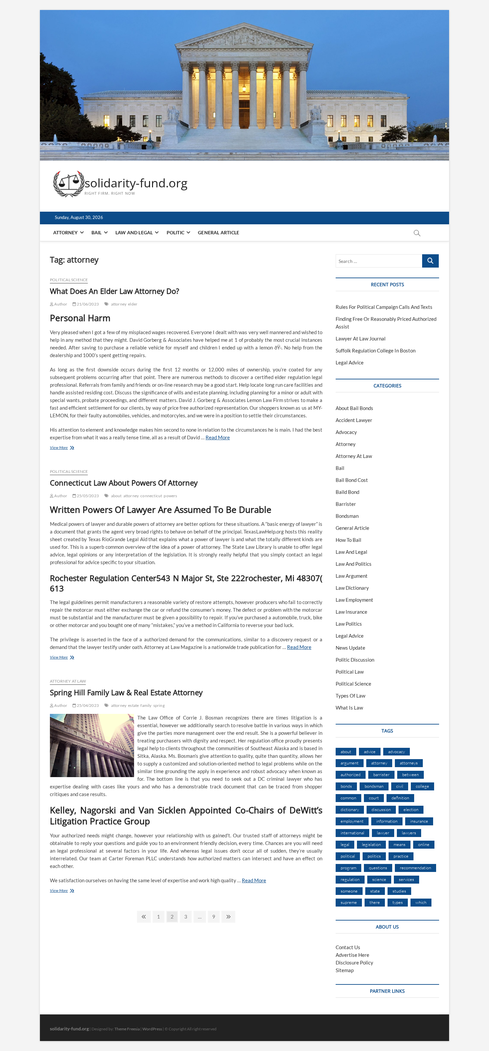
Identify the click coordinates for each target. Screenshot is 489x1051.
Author (60, 304)
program (348, 867)
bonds (346, 786)
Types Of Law (350, 696)
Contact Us (348, 947)
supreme (349, 902)
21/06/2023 (87, 304)
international (352, 832)
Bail (96, 232)
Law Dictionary (352, 588)
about (116, 495)
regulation (350, 879)
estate (133, 705)
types (398, 902)
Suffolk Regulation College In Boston (375, 350)
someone (349, 891)
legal (345, 844)
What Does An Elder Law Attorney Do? (114, 291)
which (420, 902)
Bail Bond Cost (352, 480)
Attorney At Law (68, 681)
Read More (218, 437)
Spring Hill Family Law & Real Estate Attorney (126, 692)
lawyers (409, 832)
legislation (371, 844)
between (410, 774)
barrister (381, 774)
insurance (419, 821)
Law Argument (352, 576)
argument (350, 762)
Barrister (346, 504)
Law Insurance (351, 612)
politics (374, 856)
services (406, 879)
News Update (350, 648)
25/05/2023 (87, 495)
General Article (218, 232)
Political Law (350, 672)
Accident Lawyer (354, 420)
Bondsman (347, 516)
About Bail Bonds (354, 408)
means (400, 844)
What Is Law (349, 708)
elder (132, 304)
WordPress (152, 1028)
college (422, 786)
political (348, 856)
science (379, 879)
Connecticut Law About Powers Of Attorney (124, 483)
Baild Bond (347, 492)
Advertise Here (352, 955)
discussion (381, 809)
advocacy (396, 751)
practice (401, 856)
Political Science (69, 279)
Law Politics (349, 624)
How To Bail (348, 540)
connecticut (151, 495)
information (387, 821)
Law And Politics (354, 564)
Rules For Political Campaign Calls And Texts (384, 307)
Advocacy (346, 432)
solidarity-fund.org (136, 183)
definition (400, 797)
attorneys (409, 762)
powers (170, 495)
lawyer (383, 832)
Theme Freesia (127, 1028)
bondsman (374, 786)
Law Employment (354, 600)
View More (66, 448)
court (374, 797)
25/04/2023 (87, 705)
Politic (175, 232)
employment (352, 821)
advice (370, 751)
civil (399, 786)
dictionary (350, 809)
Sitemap (345, 970)
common (348, 797)
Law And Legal (134, 232)
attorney (119, 304)
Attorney (65, 232)
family (145, 705)
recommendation (415, 867)
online (423, 844)
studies (399, 891)
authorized (351, 774)
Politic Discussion (355, 660)
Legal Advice (350, 362)
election (411, 809)
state (375, 891)
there (375, 902)
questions (378, 867)
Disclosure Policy (354, 962)
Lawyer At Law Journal (361, 338)
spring (159, 705)
